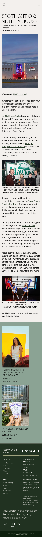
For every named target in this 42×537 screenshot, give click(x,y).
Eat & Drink (7, 468)
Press (5, 488)
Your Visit (6, 493)
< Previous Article (9, 382)
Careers (5, 485)
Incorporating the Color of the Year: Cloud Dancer (13, 372)
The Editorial (27, 473)
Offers (5, 471)
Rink (4, 466)
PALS (25, 470)
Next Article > (7, 438)
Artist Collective (28, 465)
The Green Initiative (30, 475)
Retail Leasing (8, 483)
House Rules (7, 491)
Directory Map (8, 463)
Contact (5, 474)
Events (25, 467)
